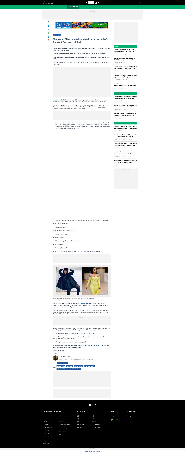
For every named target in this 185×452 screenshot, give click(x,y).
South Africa (73, 7)
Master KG (84, 303)
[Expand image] (109, 266)
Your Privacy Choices (94, 451)
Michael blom (61, 366)
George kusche (78, 366)
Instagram (101, 107)
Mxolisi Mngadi (70, 45)
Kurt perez (69, 366)
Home (54, 32)
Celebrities (117, 147)
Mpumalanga (83, 7)
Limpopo (108, 7)
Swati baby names (89, 366)
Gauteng (115, 7)
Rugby (116, 54)
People (116, 130)
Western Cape (92, 7)
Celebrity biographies (119, 88)
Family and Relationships (120, 139)
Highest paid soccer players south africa (68, 368)
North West (101, 7)
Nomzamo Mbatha (59, 100)
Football (116, 62)
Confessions (117, 79)
